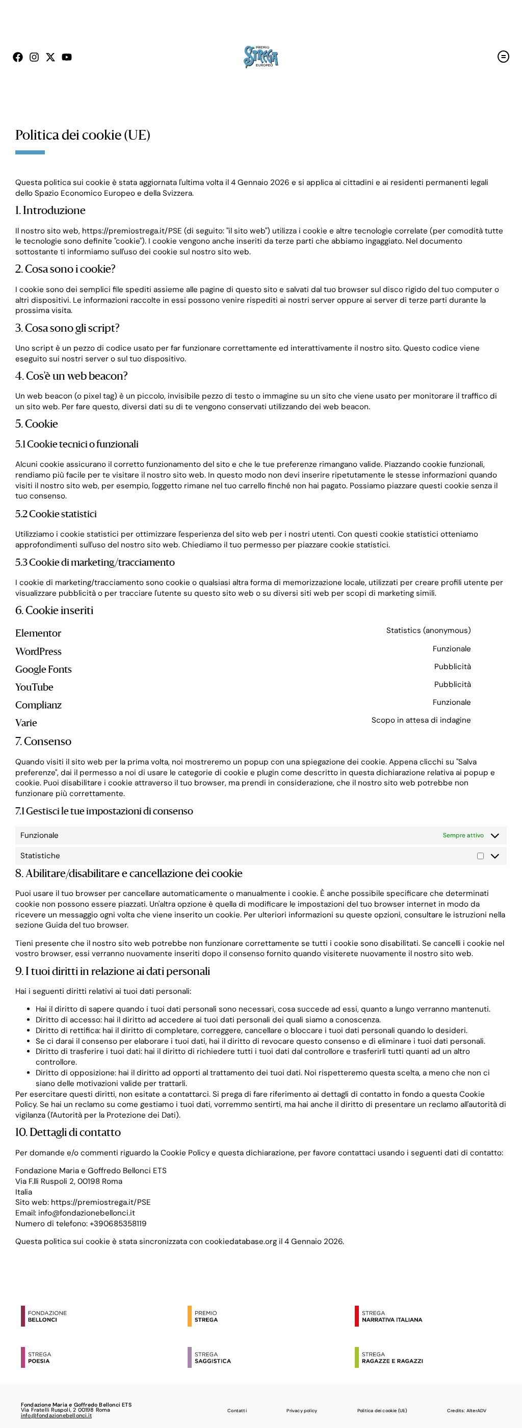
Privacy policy (301, 1411)
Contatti (237, 1411)
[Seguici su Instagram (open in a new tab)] (34, 57)
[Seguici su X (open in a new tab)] (50, 57)
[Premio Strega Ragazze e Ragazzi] (436, 1357)
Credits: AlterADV (466, 1411)
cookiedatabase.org (241, 1241)
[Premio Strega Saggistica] (269, 1357)
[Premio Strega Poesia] (102, 1357)
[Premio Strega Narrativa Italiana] (436, 1316)
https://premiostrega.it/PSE (132, 231)
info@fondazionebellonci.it (56, 1415)
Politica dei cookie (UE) (382, 1411)
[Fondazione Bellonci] (102, 1316)
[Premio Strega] (269, 1316)
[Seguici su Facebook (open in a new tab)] (17, 57)
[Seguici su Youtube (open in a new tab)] (66, 57)
